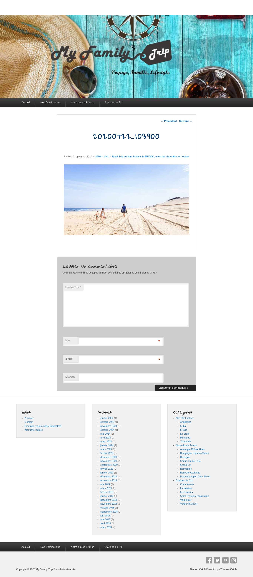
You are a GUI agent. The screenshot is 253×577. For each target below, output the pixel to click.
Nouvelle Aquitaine (190, 472)
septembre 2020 (109, 464)
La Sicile (184, 433)
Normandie (186, 468)
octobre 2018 (107, 507)
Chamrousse (187, 484)
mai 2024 (105, 433)
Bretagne (185, 457)
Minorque (185, 437)
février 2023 (106, 453)
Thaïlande (185, 441)
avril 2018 (105, 523)
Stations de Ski (113, 102)
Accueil (25, 102)
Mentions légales (34, 429)
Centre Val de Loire (190, 461)
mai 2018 (105, 519)
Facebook (209, 560)
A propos (29, 418)
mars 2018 (106, 527)
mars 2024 (106, 441)
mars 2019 (106, 488)
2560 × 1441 (102, 156)
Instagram (233, 560)
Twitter (217, 560)
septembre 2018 (109, 511)
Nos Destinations (50, 102)
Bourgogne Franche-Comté (194, 453)
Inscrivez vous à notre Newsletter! (43, 426)
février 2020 (106, 468)
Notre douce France (82, 102)
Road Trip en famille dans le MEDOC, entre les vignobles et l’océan (150, 156)
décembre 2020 (108, 457)
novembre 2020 (108, 461)
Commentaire (73, 287)
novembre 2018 (108, 503)
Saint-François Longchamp (194, 496)
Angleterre (185, 422)
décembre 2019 (108, 476)
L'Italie (183, 429)
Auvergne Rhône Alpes (192, 449)
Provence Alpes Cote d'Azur (195, 476)
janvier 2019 (106, 496)
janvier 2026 (106, 418)
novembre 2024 (108, 426)
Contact (29, 422)
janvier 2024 (106, 445)
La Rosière (186, 488)
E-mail (68, 358)
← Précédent (169, 120)
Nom (67, 340)
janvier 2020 (106, 472)
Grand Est (185, 464)
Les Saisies (186, 492)
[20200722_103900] (126, 234)
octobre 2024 (107, 429)
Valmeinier (185, 499)
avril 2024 (105, 437)
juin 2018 (105, 515)
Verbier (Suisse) (188, 503)
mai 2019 (105, 484)
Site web (70, 377)
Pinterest (225, 560)
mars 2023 (106, 449)
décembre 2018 (108, 499)
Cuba (183, 426)
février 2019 (106, 492)
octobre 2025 (107, 422)
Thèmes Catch (228, 569)
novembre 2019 (108, 480)
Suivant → (185, 120)
